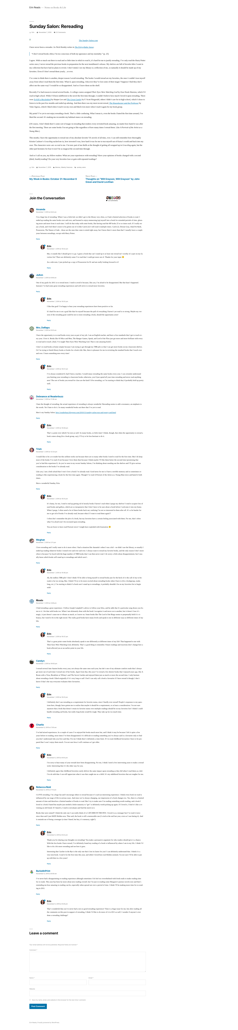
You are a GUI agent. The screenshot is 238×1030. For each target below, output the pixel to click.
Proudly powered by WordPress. (48, 1022)
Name (32, 978)
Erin (33, 32)
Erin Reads (34, 7)
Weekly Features (66, 167)
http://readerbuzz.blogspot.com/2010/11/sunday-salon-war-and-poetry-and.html (86, 412)
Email (91, 978)
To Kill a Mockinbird (42, 99)
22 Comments (61, 32)
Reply (38, 239)
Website (32, 989)
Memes (57, 167)
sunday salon (81, 167)
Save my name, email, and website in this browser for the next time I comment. (59, 1000)
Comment (33, 950)
